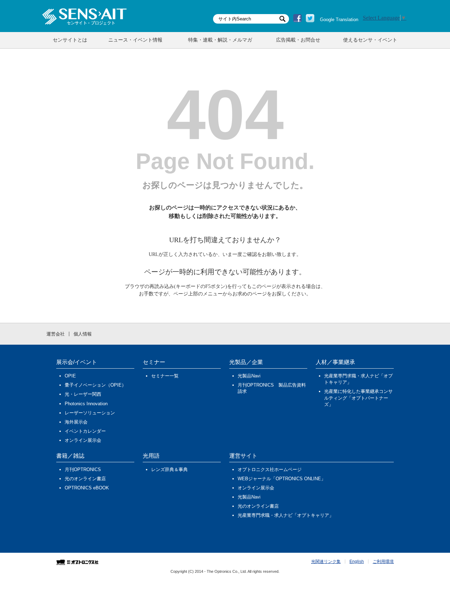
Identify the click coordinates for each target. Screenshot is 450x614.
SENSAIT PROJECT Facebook (297, 18)
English (356, 561)
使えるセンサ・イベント (370, 40)
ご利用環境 (383, 561)
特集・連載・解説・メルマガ (220, 40)
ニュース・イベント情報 (135, 40)
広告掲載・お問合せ (298, 40)
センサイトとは (70, 40)
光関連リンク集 (326, 561)
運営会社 (55, 334)
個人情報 (82, 334)
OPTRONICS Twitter (310, 18)
